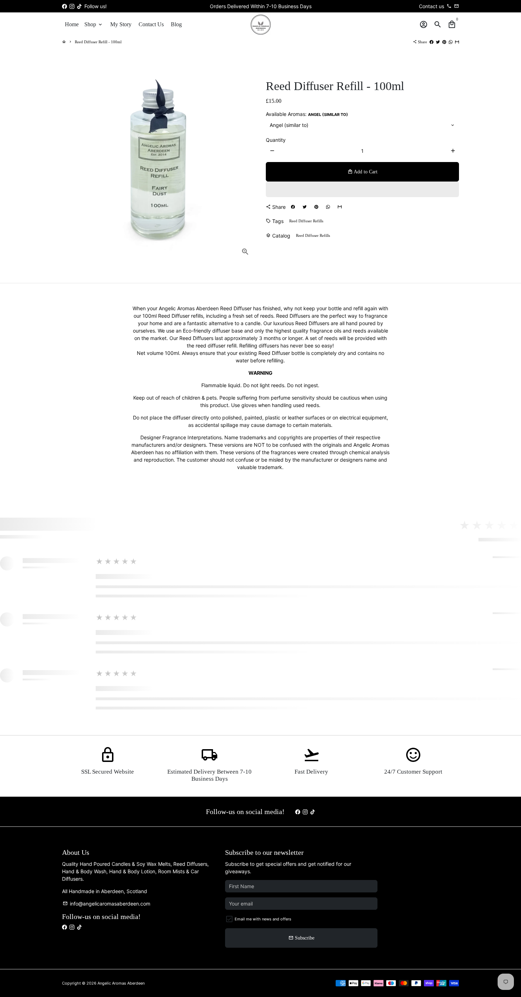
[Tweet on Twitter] (438, 42)
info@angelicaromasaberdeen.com (106, 904)
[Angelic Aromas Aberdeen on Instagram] (71, 6)
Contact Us (151, 24)
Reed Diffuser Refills (306, 221)
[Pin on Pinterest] (444, 42)
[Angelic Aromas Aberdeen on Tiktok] (79, 6)
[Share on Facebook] (431, 42)
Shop (93, 24)
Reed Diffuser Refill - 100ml (98, 42)
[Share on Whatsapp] (451, 42)
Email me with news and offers (263, 919)
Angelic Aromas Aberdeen (121, 983)
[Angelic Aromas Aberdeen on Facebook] (64, 6)
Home (72, 24)
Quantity (276, 140)
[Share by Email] (457, 42)
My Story (120, 24)
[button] (362, 189)
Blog (176, 24)
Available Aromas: (307, 114)
